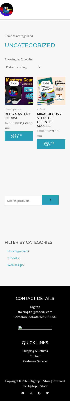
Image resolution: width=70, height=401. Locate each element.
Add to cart (16, 136)
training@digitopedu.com (35, 312)
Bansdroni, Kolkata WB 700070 (35, 317)
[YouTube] (22, 393)
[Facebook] (39, 393)
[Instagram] (31, 393)
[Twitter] (47, 393)
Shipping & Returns (35, 351)
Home (8, 36)
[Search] (50, 200)
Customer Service (35, 361)
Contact (35, 356)
